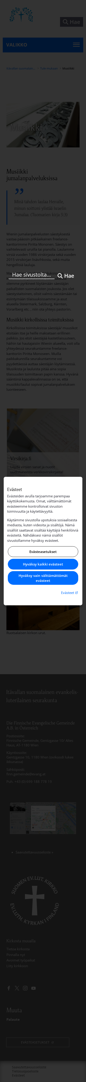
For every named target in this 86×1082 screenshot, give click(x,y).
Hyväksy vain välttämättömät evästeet (43, 578)
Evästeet (70, 592)
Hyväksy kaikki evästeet (43, 564)
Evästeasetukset (43, 551)
